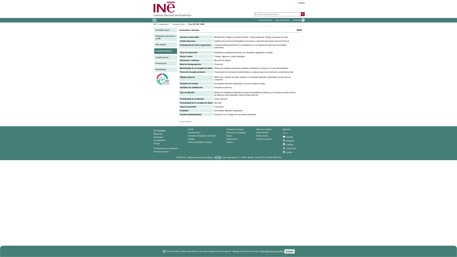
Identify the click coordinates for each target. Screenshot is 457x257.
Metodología (160, 69)
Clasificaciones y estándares (166, 148)
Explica (229, 142)
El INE (190, 129)
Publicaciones (262, 136)
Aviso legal (158, 137)
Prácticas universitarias (236, 133)
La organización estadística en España (171, 24)
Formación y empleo (235, 129)
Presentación (161, 63)
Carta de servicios (263, 139)
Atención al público (264, 129)
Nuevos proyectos (161, 152)
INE (155, 24)
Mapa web (158, 134)
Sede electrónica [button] (282, 20)
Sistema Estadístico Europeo (200, 142)
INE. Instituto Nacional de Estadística (198, 157)
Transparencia (194, 133)
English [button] (301, 3)
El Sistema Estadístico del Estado (202, 136)
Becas (229, 136)
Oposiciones (231, 139)
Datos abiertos (262, 133)
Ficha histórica (185, 122)
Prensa (157, 144)
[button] (298, 20)
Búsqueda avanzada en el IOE (165, 37)
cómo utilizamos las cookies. (272, 251)
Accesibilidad (159, 140)
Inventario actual (162, 30)
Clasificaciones (161, 57)
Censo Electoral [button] (265, 20)
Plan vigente (160, 45)
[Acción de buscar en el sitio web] (303, 14)
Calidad (191, 139)
